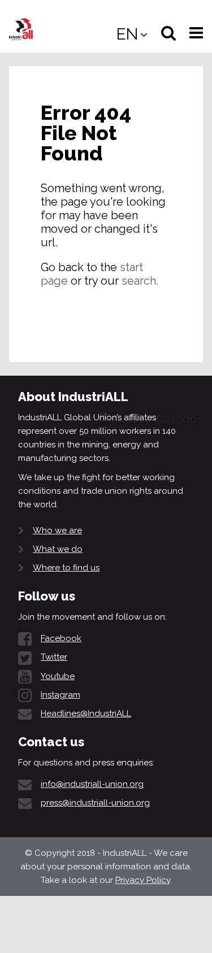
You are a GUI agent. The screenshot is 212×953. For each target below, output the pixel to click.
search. (140, 281)
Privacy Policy (142, 880)
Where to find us (66, 568)
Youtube (58, 676)
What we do (58, 549)
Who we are (57, 530)
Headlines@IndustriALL (86, 713)
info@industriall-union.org (92, 784)
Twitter (54, 657)
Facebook (61, 638)
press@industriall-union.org (95, 803)
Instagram (60, 695)
